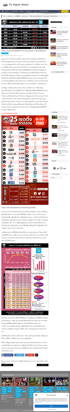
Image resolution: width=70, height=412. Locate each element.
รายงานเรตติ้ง (14, 11)
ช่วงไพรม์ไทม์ (4, 389)
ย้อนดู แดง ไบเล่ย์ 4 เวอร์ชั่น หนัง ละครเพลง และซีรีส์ (63, 152)
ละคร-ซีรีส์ (4, 391)
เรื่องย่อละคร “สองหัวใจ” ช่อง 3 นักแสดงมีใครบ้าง (63, 40)
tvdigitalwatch (9, 361)
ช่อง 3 (10, 389)
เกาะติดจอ (21, 11)
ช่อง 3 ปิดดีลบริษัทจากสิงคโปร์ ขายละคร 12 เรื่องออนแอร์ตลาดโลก (63, 143)
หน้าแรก (6, 11)
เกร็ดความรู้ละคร (19, 395)
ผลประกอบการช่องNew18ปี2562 (37, 361)
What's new (10, 387)
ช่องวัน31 (23, 391)
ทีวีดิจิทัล (22, 361)
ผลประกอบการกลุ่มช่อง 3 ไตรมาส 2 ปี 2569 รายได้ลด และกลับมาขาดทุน (62, 63)
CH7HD (36, 387)
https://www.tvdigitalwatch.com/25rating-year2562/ (18, 207)
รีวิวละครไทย (32, 391)
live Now (64, 11)
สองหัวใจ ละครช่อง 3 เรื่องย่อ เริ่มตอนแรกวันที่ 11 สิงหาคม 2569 (63, 135)
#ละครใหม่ (4, 387)
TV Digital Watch (15, 55)
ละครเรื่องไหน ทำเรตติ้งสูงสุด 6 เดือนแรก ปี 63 (8, 365)
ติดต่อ (36, 11)
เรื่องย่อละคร (4, 393)
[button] (67, 395)
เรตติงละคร (65, 389)
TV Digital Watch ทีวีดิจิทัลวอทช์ (29, 410)
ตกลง (51, 406)
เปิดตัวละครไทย (32, 395)
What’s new (29, 11)
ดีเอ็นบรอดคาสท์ (16, 361)
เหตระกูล (3, 363)
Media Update (18, 389)
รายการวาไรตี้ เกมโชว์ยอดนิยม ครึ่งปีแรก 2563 (43, 365)
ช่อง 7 (64, 387)
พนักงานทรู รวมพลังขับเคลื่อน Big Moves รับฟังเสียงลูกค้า (62, 47)
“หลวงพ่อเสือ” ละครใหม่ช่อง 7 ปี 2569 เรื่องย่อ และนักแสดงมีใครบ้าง (63, 118)
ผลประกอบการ (5, 53)
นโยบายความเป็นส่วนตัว (51, 409)
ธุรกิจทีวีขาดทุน (27, 361)
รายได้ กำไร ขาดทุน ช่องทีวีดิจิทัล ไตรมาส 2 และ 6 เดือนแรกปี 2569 (62, 55)
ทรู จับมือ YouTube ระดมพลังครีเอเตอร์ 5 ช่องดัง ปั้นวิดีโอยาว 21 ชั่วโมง (62, 32)
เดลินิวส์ (46, 361)
